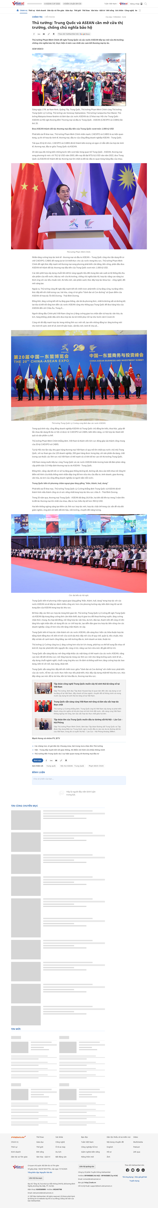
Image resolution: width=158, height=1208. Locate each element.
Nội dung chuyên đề (115, 1142)
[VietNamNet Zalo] (143, 1171)
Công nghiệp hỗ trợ (89, 1147)
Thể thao (86, 10)
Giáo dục (69, 10)
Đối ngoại (50, 17)
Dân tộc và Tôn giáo (55, 10)
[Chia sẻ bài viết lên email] (44, 34)
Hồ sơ (109, 1152)
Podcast (136, 1147)
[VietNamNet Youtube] (132, 1171)
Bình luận (37, 760)
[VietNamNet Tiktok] (138, 1171)
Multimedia (138, 1142)
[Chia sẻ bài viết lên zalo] (39, 34)
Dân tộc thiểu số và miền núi (118, 1137)
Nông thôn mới (87, 1157)
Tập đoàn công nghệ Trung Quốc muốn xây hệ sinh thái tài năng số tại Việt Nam (87, 685)
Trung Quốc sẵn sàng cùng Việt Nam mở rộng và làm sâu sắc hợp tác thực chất (86, 703)
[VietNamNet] (18, 10)
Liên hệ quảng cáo (86, 1166)
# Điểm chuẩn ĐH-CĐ (72, 3)
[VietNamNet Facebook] (127, 1171)
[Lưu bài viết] (54, 34)
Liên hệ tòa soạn (35, 1178)
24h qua (136, 1152)
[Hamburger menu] (139, 10)
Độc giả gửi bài (141, 1177)
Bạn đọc (84, 1137)
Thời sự (32, 10)
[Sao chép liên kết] (49, 34)
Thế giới (77, 10)
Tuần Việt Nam (110, 3)
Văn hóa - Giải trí (98, 10)
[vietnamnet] (18, 6)
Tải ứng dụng (128, 1177)
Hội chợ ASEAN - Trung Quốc (72, 766)
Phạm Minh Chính (96, 766)
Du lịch (58, 1152)
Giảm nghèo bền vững (90, 1152)
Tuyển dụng (134, 1181)
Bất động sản (61, 1157)
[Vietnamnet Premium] (18, 1138)
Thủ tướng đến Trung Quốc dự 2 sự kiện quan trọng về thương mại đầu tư (67, 753)
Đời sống (110, 10)
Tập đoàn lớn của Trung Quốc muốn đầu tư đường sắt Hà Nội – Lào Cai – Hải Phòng (88, 721)
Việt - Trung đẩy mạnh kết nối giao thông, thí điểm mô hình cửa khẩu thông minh (70, 750)
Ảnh (108, 1157)
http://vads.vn (90, 1182)
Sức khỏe (119, 10)
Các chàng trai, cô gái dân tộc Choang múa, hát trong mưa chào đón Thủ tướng (69, 746)
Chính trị (23, 10)
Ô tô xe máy (60, 1147)
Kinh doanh (41, 10)
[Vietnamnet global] (123, 4)
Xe (136, 10)
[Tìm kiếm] (145, 3)
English (110, 1147)
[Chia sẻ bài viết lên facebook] (34, 34)
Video (135, 1137)
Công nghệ (129, 10)
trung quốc (51, 766)
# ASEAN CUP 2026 (52, 3)
